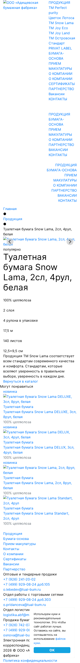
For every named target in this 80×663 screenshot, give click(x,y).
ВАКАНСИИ (58, 150)
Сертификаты (14, 559)
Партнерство (14, 569)
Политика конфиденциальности (30, 660)
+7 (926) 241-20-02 (19, 579)
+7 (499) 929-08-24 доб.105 (26, 584)
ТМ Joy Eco (58, 28)
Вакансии (57, 94)
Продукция (12, 219)
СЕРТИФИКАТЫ (62, 84)
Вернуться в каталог (20, 381)
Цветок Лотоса (61, 18)
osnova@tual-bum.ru (20, 635)
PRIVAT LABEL (60, 48)
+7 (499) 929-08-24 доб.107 (26, 630)
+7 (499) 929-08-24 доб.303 (27, 599)
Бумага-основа (16, 539)
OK (52, 650)
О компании (13, 554)
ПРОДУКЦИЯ (59, 2)
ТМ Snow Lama (61, 23)
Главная (10, 209)
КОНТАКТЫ (58, 99)
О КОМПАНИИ (60, 73)
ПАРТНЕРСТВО (61, 89)
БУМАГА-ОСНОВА (62, 170)
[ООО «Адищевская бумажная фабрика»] (26, 5)
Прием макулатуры (19, 544)
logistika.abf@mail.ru (20, 615)
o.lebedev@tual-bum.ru (22, 589)
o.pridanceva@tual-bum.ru (24, 605)
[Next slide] (70, 241)
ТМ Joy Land (59, 33)
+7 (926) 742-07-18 (19, 625)
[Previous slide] (10, 241)
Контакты (11, 549)
